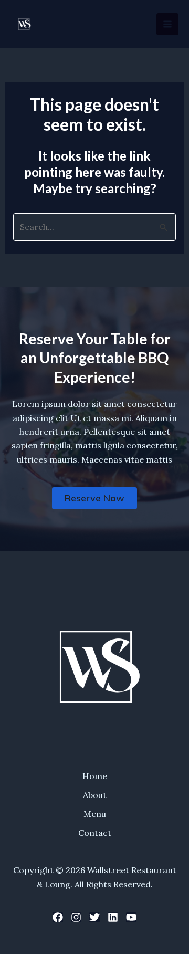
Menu (94, 814)
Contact (94, 832)
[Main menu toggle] (167, 24)
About (95, 795)
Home (94, 776)
